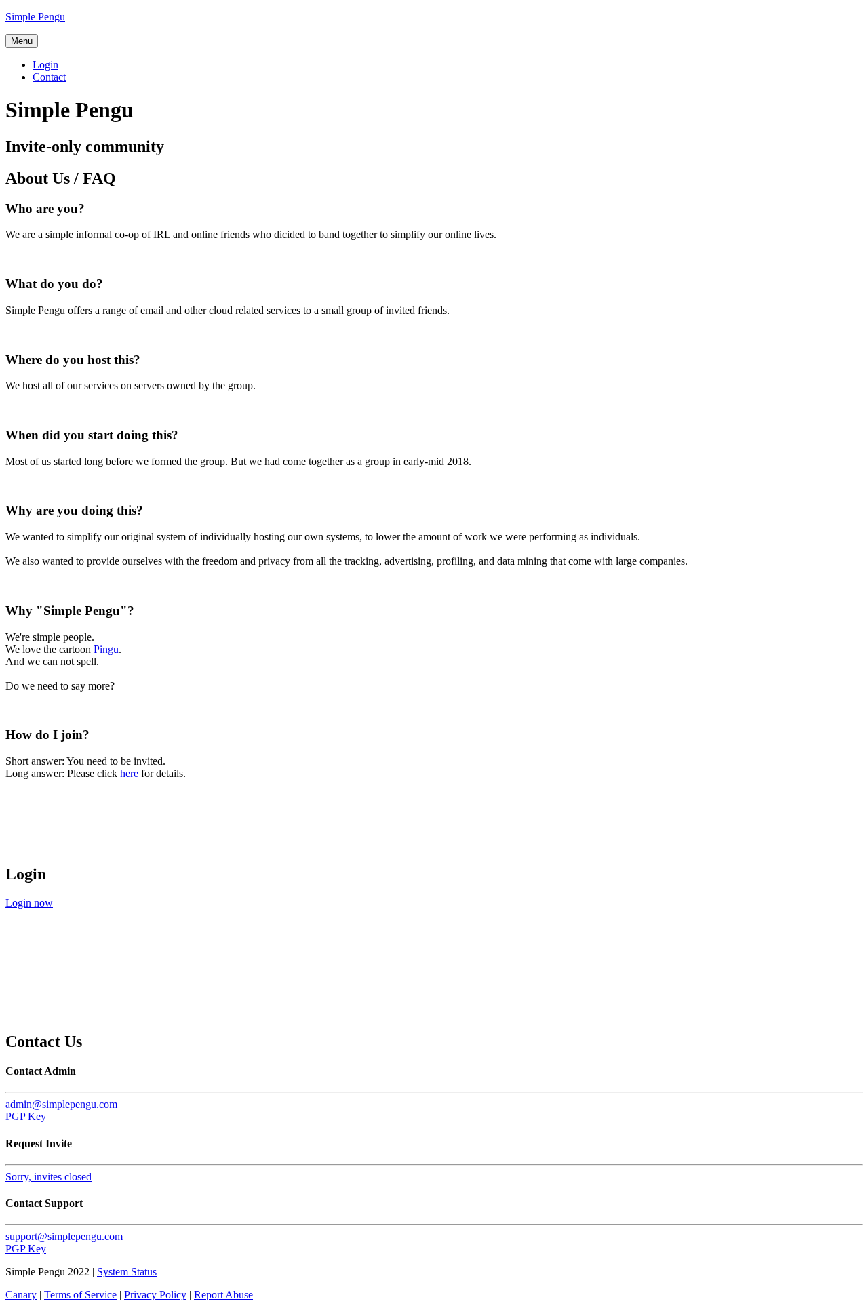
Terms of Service (80, 1294)
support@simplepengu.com (64, 1236)
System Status (127, 1271)
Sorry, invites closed (48, 1176)
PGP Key (25, 1116)
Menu (22, 41)
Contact (49, 77)
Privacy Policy (155, 1294)
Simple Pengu (35, 16)
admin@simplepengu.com (61, 1104)
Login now (29, 903)
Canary (21, 1294)
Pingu (106, 649)
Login (45, 65)
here (129, 773)
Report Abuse (223, 1294)
